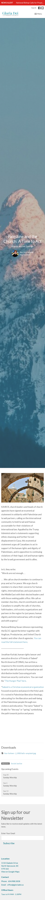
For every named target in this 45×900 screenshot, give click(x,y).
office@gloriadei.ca (15, 885)
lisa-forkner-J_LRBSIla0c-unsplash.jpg (20, 753)
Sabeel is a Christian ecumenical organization (23, 687)
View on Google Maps (10, 872)
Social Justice (16, 763)
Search (33, 8)
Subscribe (8, 843)
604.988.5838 (14, 881)
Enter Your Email (8, 833)
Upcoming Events (9, 769)
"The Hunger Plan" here (15, 681)
